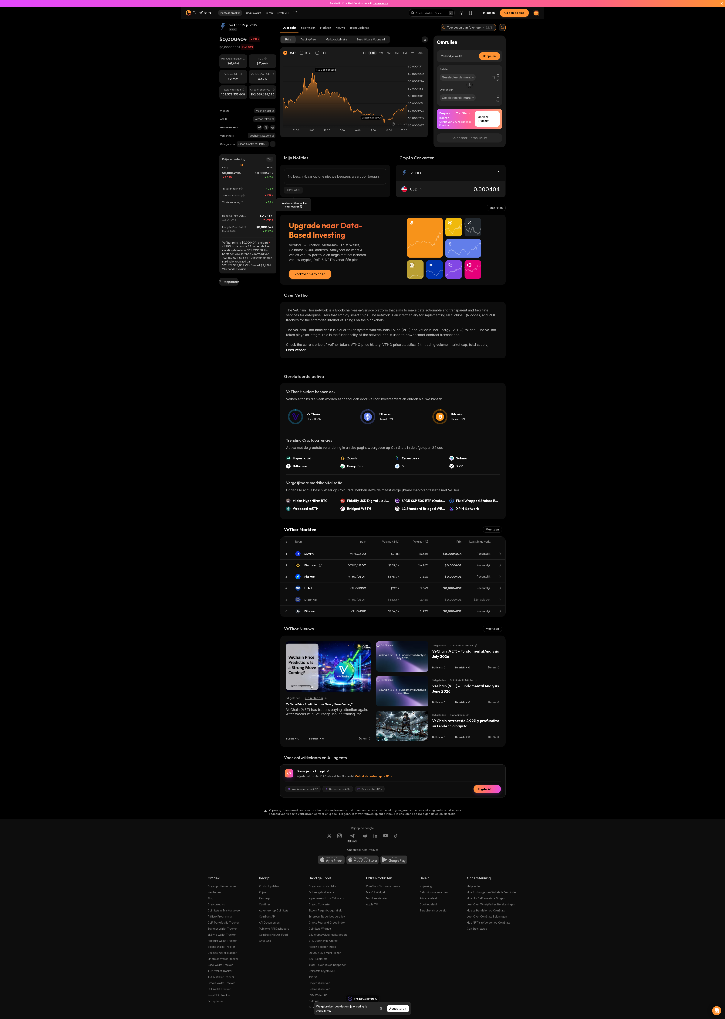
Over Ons (265, 940)
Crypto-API (485, 789)
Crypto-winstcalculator (323, 886)
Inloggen (489, 12)
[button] (273, 119)
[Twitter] (266, 127)
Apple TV (372, 904)
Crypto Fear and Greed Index (327, 922)
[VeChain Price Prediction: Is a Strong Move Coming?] (328, 666)
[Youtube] (385, 837)
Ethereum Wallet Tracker (223, 958)
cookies (340, 1006)
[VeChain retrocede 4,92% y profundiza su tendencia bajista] (402, 726)
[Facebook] (395, 837)
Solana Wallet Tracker (221, 946)
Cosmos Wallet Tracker (222, 952)
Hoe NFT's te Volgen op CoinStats (488, 922)
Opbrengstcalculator (321, 892)
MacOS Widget (375, 892)
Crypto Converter (320, 904)
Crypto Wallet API (319, 983)
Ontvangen (447, 89)
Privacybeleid (428, 898)
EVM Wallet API (318, 995)
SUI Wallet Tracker (219, 989)
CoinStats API (267, 916)
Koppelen (489, 56)
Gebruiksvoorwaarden (434, 892)
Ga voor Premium (483, 118)
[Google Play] (393, 860)
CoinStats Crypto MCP (322, 971)
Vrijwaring (426, 886)
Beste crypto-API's (339, 789)
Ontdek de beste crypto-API (372, 776)
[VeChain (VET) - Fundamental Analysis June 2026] (402, 691)
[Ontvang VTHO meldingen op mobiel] (502, 27)
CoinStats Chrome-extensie (383, 886)
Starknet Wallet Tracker (222, 928)
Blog (210, 898)
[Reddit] (272, 127)
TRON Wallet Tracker (221, 977)
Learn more (380, 3)
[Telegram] (259, 127)
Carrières (265, 904)
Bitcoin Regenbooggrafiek (325, 910)
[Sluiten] (719, 3)
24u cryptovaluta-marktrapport (328, 934)
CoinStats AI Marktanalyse (224, 910)
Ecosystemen (216, 1001)
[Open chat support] (716, 1010)
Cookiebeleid (428, 904)
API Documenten (269, 922)
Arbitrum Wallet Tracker (222, 940)
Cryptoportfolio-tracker (222, 886)
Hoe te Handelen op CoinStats (486, 910)
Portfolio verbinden (310, 274)
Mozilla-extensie (376, 898)
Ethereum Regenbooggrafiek (327, 916)
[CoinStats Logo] (198, 12)
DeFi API (314, 1001)
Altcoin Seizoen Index (322, 946)
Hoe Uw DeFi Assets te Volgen (486, 898)
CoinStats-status (477, 928)
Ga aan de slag (514, 12)
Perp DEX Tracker (219, 995)
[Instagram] (339, 837)
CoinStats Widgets (320, 928)
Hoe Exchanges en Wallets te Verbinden (492, 892)
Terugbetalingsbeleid (433, 910)
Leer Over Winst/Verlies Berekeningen (491, 904)
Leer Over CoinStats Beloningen (487, 916)
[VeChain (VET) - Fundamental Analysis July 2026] (402, 656)
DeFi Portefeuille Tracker (223, 922)
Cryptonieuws (216, 904)
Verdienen (214, 892)
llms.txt (313, 977)
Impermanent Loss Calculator (326, 898)
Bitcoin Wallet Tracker (221, 983)
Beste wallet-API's (372, 789)
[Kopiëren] (273, 119)
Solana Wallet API (319, 989)
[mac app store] (362, 860)
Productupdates (269, 886)
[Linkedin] (375, 837)
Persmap (264, 898)
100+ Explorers (318, 958)
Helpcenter (474, 886)
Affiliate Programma (220, 916)
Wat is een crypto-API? (305, 789)
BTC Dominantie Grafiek (323, 940)
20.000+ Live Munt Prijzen (325, 952)
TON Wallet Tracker (220, 971)
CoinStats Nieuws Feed (273, 934)
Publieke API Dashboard (274, 928)
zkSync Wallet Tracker (222, 934)
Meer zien (496, 207)
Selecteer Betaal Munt (469, 138)
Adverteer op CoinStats (273, 910)
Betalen (444, 69)
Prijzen (263, 892)
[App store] (331, 860)
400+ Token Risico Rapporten (327, 964)
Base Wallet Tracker (220, 964)
